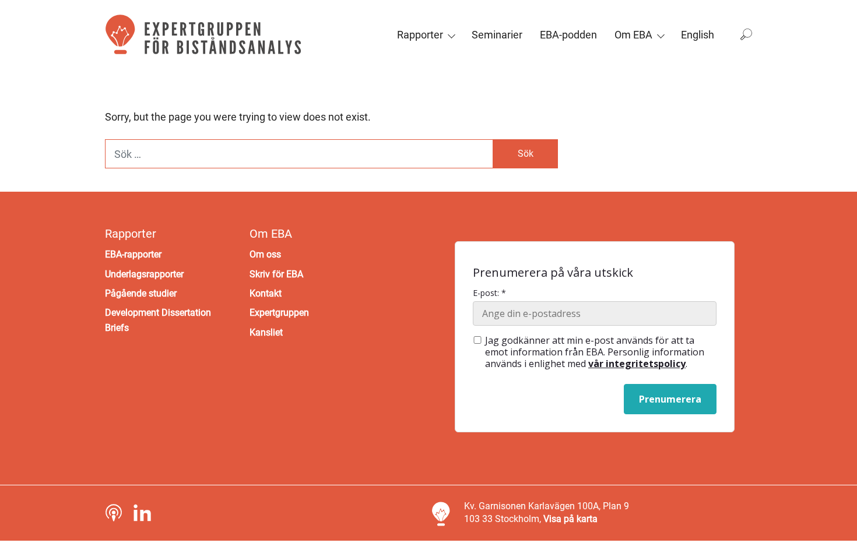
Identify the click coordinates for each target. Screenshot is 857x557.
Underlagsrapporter (144, 274)
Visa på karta (570, 518)
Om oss (265, 254)
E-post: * (489, 293)
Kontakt (266, 293)
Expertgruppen (279, 312)
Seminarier (497, 35)
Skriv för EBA (276, 274)
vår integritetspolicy (637, 363)
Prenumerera (670, 399)
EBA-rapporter (133, 254)
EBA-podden (568, 35)
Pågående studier (141, 293)
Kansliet (266, 332)
